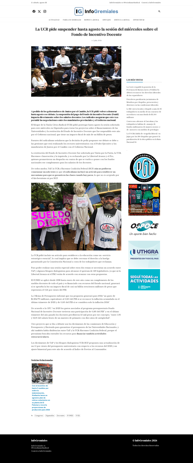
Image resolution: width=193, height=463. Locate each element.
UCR (78, 416)
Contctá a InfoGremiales (151, 3)
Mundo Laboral (91, 20)
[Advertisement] (76, 104)
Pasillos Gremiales (72, 20)
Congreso (39, 416)
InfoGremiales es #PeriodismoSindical (125, 3)
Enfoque (107, 20)
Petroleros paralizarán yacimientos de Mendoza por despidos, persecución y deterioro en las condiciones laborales (142, 102)
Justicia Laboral (122, 20)
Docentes (60, 416)
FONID (70, 416)
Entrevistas (138, 20)
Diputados (50, 416)
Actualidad (54, 20)
